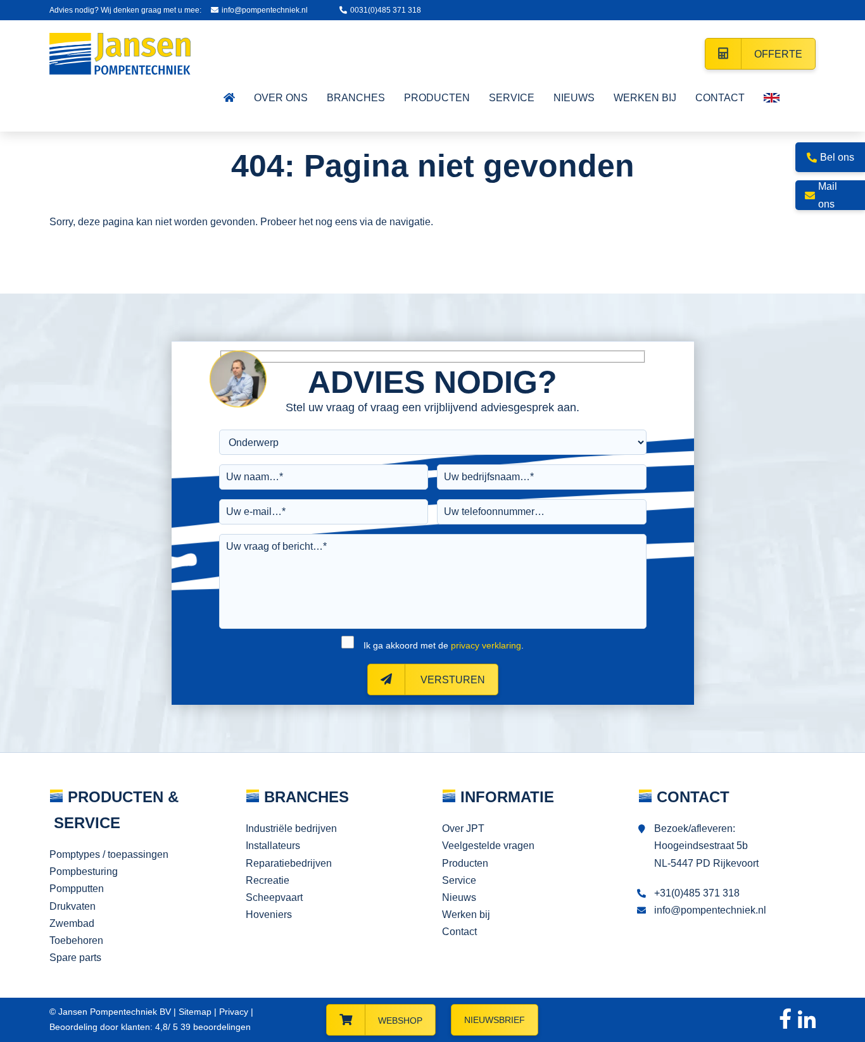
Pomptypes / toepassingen (108, 854)
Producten (465, 863)
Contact (459, 931)
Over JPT (463, 828)
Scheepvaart (274, 897)
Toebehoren (76, 940)
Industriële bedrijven (291, 828)
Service (459, 880)
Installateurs (273, 845)
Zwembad (71, 923)
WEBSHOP (400, 1020)
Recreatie (267, 880)
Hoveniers (269, 914)
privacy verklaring (486, 645)
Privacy (233, 1012)
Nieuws (459, 897)
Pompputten (76, 888)
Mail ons (827, 195)
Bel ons (837, 157)
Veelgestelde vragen (488, 845)
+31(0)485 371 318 (697, 893)
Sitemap (195, 1012)
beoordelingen (214, 1027)
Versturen (451, 679)
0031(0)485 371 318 (385, 10)
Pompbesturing (83, 871)
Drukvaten (72, 906)
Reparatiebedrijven (289, 863)
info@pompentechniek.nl (265, 10)
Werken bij (466, 914)
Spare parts (75, 957)
